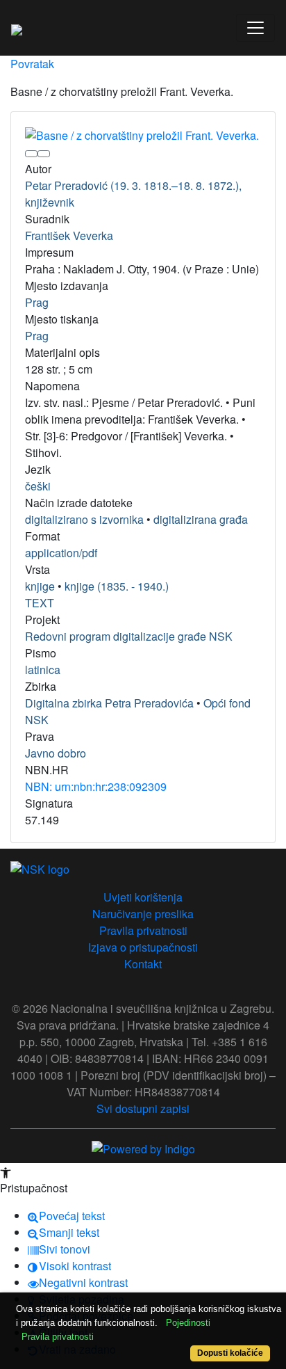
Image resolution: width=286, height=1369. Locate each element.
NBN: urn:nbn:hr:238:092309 (96, 786)
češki (38, 486)
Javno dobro (55, 753)
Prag (37, 302)
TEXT (39, 603)
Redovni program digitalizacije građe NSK (129, 636)
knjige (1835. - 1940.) (117, 586)
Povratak (32, 64)
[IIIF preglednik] (31, 153)
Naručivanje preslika (143, 914)
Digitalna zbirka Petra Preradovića (109, 703)
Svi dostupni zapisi (143, 1108)
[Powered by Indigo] (143, 1148)
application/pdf (61, 553)
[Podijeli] (43, 153)
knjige (40, 586)
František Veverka (69, 235)
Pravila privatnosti (143, 930)
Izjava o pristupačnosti (143, 947)
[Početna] (16, 28)
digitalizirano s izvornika (84, 519)
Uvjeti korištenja (143, 897)
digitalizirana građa (200, 519)
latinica (42, 670)
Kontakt (143, 964)
